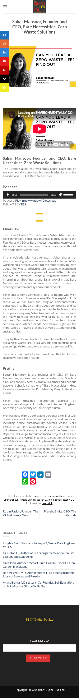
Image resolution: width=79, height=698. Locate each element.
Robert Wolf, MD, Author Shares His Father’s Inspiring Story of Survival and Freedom (38, 574)
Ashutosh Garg (64, 496)
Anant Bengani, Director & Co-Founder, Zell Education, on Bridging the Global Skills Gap (38, 584)
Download (49, 200)
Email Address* (39, 641)
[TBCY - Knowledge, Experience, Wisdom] (39, 6)
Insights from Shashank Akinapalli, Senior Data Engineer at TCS (39, 545)
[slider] (68, 194)
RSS (23, 204)
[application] (39, 195)
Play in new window (28, 200)
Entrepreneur (11, 499)
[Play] (8, 195)
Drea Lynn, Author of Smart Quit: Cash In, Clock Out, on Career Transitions (39, 564)
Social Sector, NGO (65, 499)
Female (23, 499)
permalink (47, 503)
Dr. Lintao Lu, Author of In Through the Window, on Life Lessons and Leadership (38, 554)
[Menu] (5, 6)
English (32, 499)
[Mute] (60, 195)
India (51, 499)
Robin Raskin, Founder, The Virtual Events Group (20, 513)
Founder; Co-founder (44, 496)
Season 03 (42, 499)
